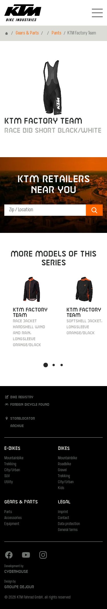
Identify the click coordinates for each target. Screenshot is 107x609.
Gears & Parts (27, 33)
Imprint (63, 512)
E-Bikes (12, 448)
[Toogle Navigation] (97, 12)
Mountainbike (13, 458)
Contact (63, 518)
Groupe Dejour (19, 587)
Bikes (64, 448)
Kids (61, 488)
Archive (16, 426)
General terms (68, 530)
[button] (45, 365)
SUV (7, 476)
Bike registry (21, 397)
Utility (8, 482)
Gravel (62, 470)
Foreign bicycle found (29, 404)
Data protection (69, 524)
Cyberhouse (16, 571)
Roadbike (64, 464)
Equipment (11, 524)
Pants (56, 33)
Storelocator (22, 418)
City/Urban (12, 470)
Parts (8, 512)
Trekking (10, 464)
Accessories (13, 518)
